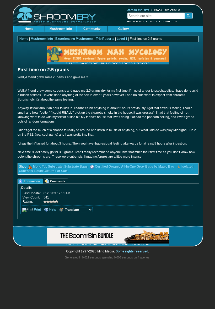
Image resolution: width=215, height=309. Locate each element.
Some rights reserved (132, 251)
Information (32, 181)
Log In (153, 21)
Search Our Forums (167, 10)
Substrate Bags (76, 166)
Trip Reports (105, 39)
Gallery (123, 29)
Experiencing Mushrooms (74, 39)
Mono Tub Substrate (48, 166)
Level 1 (122, 39)
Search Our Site (138, 10)
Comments (57, 181)
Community (92, 29)
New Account (135, 21)
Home (29, 29)
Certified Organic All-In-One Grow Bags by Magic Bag (134, 166)
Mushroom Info (61, 29)
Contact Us (169, 21)
